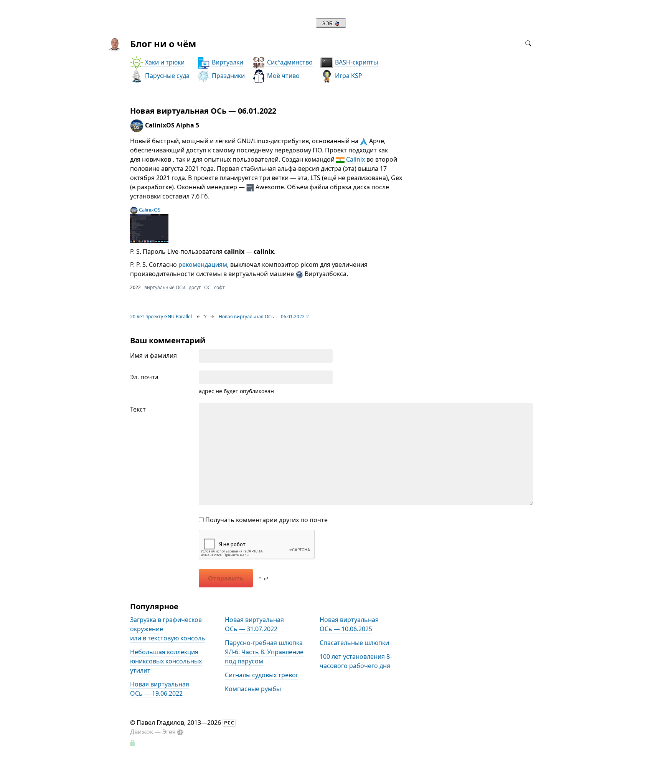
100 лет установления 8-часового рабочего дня (356, 661)
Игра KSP (347, 75)
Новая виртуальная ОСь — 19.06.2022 (159, 689)
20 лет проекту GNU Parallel (161, 316)
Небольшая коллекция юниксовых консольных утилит (166, 661)
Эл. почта (144, 377)
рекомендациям (202, 264)
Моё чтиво (283, 75)
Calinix (355, 159)
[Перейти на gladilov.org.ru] (331, 25)
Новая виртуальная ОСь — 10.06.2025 (349, 624)
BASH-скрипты (355, 62)
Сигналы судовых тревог (262, 675)
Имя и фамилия (153, 355)
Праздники (227, 75)
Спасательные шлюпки (354, 642)
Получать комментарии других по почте (266, 520)
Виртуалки (226, 62)
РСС (229, 722)
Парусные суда (166, 75)
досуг (195, 287)
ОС (207, 287)
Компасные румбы (253, 689)
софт (219, 287)
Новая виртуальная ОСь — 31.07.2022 (254, 624)
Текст (138, 409)
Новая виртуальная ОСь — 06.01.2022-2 (264, 316)
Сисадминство (289, 62)
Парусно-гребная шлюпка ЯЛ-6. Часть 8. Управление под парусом (264, 651)
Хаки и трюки (164, 62)
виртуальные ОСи (164, 287)
